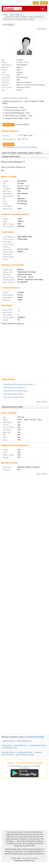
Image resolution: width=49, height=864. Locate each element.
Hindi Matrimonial (21, 745)
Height (4, 62)
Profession (5, 82)
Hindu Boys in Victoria (11, 397)
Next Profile (41, 29)
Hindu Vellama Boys (10, 394)
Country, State (7, 87)
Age (3, 60)
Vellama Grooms (8, 741)
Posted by (5, 67)
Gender (5, 181)
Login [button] (35, 3)
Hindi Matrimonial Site (37, 745)
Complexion (6, 77)
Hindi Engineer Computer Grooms (15, 384)
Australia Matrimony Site (24, 754)
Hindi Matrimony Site (9, 748)
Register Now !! (8, 124)
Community (6, 75)
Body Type (5, 80)
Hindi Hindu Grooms (10, 387)
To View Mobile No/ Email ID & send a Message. (20, 147)
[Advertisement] (24, 351)
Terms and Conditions (30, 858)
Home (5, 14)
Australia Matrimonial (24, 752)
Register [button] (44, 3)
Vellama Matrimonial (24, 741)
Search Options (15, 14)
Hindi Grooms (7, 745)
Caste (4, 72)
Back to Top (41, 402)
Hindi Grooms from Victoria (13, 391)
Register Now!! (8, 144)
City (3, 90)
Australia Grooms (8, 752)
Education (5, 85)
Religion (5, 70)
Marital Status (7, 65)
